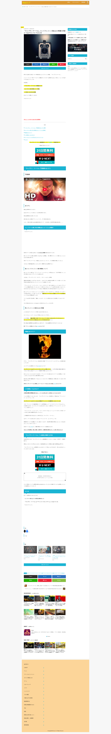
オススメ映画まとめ (28, 677)
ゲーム (25, 681)
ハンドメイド (27, 691)
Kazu (32, 630)
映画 (25, 573)
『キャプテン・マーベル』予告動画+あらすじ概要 (35, 127)
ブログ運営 (26, 694)
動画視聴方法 (27, 701)
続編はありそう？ (28, 132)
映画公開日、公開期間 (28, 718)
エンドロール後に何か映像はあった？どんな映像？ (35, 130)
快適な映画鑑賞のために (29, 704)
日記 (25, 708)
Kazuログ (26, 2)
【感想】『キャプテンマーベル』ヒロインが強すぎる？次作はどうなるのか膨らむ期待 (58, 556)
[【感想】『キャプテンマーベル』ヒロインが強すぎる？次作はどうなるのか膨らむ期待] (59, 549)
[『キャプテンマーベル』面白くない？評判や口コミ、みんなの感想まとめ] (44, 549)
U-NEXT (50, 142)
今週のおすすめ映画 (28, 697)
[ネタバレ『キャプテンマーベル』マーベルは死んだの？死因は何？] (30, 549)
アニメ (25, 670)
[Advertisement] (55, 17)
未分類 (25, 721)
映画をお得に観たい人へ (29, 714)
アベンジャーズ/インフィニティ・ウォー (34, 573)
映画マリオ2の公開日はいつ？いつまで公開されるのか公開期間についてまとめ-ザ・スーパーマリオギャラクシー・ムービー (77, 69)
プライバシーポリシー (75, 2)
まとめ (26, 139)
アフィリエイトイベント (29, 674)
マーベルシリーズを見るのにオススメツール (34, 137)
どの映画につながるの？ (30, 135)
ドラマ (25, 687)
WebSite (48, 636)
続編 (63, 573)
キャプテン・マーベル (57, 573)
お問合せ (68, 2)
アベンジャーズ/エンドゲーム (47, 573)
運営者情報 (83, 2)
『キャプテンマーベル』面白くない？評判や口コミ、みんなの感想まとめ (44, 556)
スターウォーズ (27, 684)
